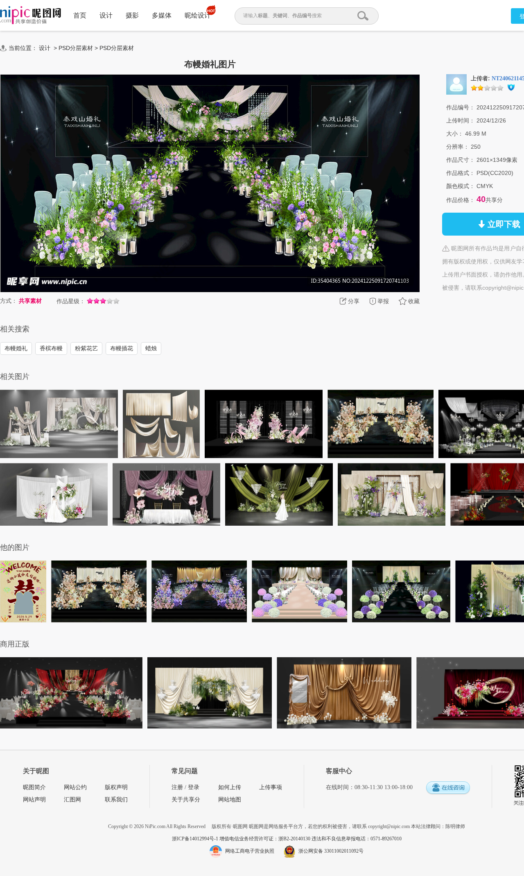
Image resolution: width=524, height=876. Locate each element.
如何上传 (229, 787)
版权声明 (116, 787)
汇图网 (72, 800)
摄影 (132, 15)
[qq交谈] (448, 788)
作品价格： (460, 200)
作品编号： (460, 107)
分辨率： (457, 146)
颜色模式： (460, 186)
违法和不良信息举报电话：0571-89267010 (357, 839)
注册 (177, 787)
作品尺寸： (460, 160)
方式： (8, 300)
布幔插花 (121, 348)
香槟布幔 (51, 348)
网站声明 (34, 800)
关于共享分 (186, 800)
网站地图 (229, 800)
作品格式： (460, 173)
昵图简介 (34, 787)
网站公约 (75, 787)
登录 (193, 787)
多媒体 (162, 15)
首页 (79, 15)
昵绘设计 (198, 15)
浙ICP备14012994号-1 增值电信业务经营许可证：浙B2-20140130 (242, 839)
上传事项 (270, 787)
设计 (106, 15)
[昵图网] (30, 15)
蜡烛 (151, 348)
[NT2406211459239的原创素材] (456, 84)
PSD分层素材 (76, 48)
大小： (454, 133)
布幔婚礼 (16, 348)
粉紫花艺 (86, 348)
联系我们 (116, 800)
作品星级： (70, 301)
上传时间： (460, 120)
